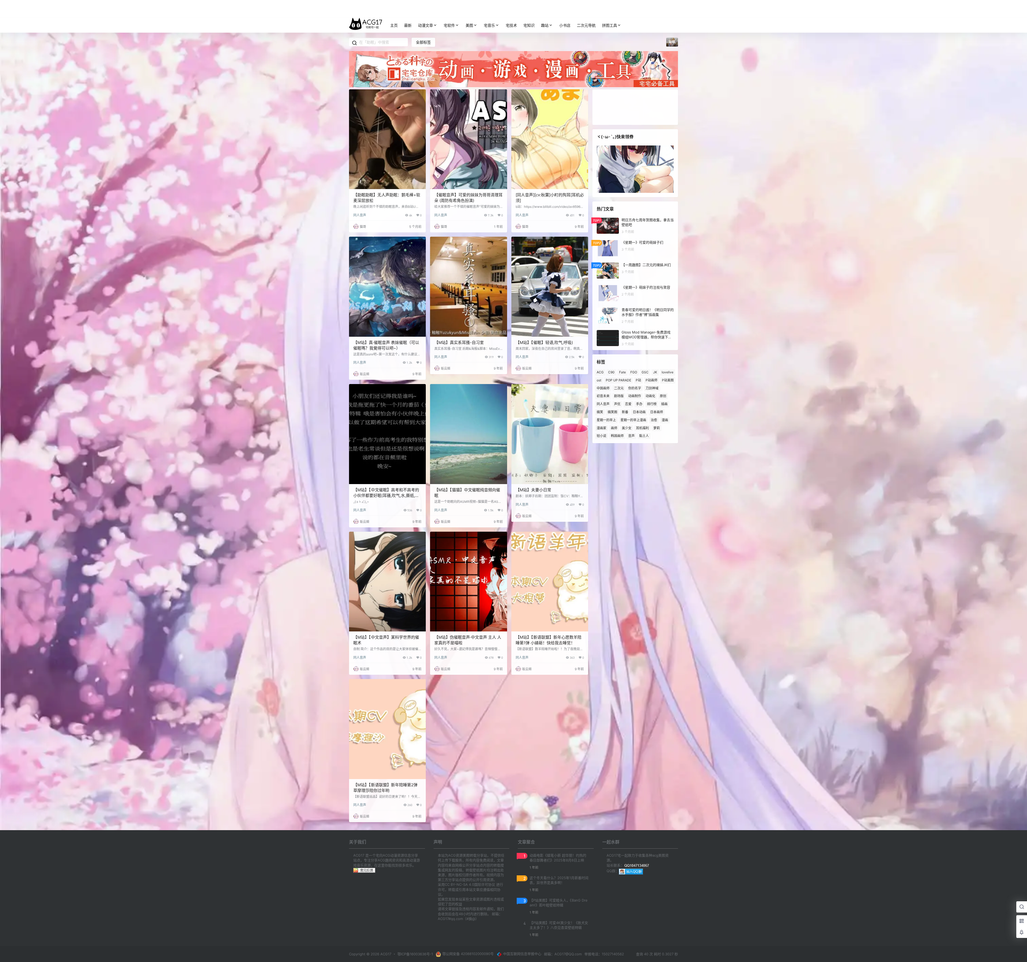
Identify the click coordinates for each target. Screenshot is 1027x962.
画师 (614, 428)
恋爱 (628, 404)
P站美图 (668, 380)
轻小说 (601, 436)
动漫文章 (425, 25)
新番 (625, 412)
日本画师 (656, 412)
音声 (631, 436)
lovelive (667, 372)
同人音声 (359, 215)
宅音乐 (489, 25)
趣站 (545, 25)
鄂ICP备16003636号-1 (415, 954)
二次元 (619, 388)
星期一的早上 (606, 420)
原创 (663, 396)
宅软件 (449, 25)
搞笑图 (612, 412)
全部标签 (423, 42)
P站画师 (651, 380)
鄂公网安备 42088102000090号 (468, 954)
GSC (645, 372)
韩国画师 (617, 436)
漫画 (665, 420)
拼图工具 (609, 25)
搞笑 (600, 412)
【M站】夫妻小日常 (533, 489)
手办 (639, 404)
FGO (633, 372)
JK (655, 372)
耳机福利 (642, 428)
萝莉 (656, 428)
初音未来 (603, 396)
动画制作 (634, 396)
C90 (611, 372)
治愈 (654, 420)
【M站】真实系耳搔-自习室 (459, 342)
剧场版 (619, 396)
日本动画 (639, 412)
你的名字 (634, 388)
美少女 (626, 428)
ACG (600, 372)
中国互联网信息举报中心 (522, 954)
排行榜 (652, 404)
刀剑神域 (652, 388)
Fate (622, 372)
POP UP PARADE (618, 380)
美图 (469, 25)
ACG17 (385, 954)
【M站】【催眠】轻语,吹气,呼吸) (544, 342)
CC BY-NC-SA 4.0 (459, 884)
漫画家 (601, 428)
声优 (617, 404)
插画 (664, 404)
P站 (638, 380)
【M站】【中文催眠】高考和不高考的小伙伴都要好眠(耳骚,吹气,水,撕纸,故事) (386, 495)
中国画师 (603, 388)
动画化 (650, 396)
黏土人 (644, 436)
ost (599, 380)
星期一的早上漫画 (633, 420)
